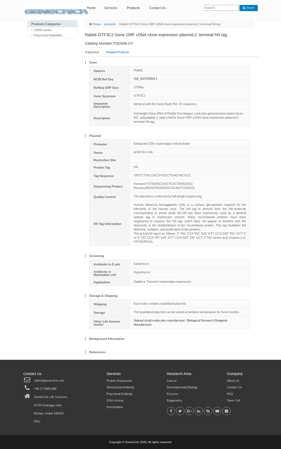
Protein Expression (119, 380)
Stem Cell (233, 400)
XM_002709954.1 (145, 78)
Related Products (117, 52)
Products (133, 8)
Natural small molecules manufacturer (159, 320)
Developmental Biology (182, 387)
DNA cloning (115, 400)
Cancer (172, 380)
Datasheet (92, 52)
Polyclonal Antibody (120, 394)
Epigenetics (174, 400)
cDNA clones (43, 30)
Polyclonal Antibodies (48, 35)
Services (110, 8)
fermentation (115, 407)
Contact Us (157, 8)
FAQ (230, 394)
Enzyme (172, 394)
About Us (233, 380)
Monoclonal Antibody (120, 387)
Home (91, 8)
